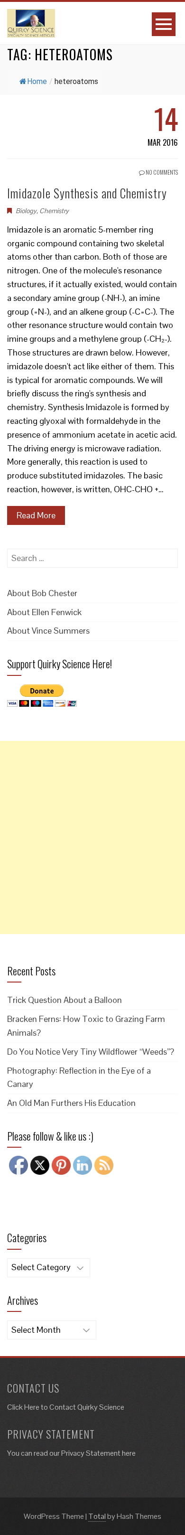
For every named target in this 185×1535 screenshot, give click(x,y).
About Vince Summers (48, 630)
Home (37, 81)
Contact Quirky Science (86, 1407)
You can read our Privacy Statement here (71, 1453)
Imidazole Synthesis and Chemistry (87, 193)
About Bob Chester (42, 593)
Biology (26, 210)
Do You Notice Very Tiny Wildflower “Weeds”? (90, 1051)
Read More (36, 515)
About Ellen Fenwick (44, 612)
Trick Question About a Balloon (64, 999)
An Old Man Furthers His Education (71, 1102)
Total (97, 1516)
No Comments (161, 172)
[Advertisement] (92, 837)
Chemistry (54, 210)
